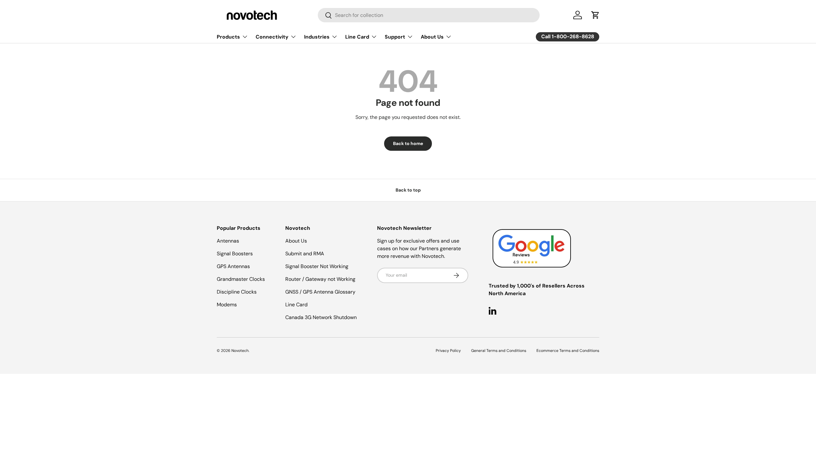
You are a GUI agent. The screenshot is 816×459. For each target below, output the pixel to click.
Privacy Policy (448, 350)
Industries (317, 36)
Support (395, 36)
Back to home (408, 143)
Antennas (228, 240)
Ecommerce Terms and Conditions (567, 350)
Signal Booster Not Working (316, 266)
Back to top (408, 190)
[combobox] (429, 15)
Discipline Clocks (237, 291)
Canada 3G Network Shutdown (321, 317)
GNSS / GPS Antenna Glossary (320, 291)
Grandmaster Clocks (241, 279)
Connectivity (272, 36)
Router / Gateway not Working (320, 279)
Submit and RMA (304, 253)
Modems (227, 304)
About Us (432, 36)
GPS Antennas (233, 266)
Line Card (357, 36)
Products (228, 36)
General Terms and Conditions (498, 350)
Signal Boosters (235, 253)
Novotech (240, 350)
